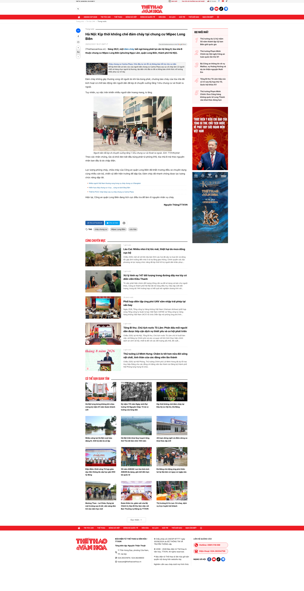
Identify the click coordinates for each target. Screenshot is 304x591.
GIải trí (182, 17)
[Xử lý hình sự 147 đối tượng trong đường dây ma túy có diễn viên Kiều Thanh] (103, 281)
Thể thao (118, 17)
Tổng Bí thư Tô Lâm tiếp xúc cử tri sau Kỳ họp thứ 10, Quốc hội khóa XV (213, 82)
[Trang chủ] (79, 17)
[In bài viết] (78, 42)
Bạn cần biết (208, 17)
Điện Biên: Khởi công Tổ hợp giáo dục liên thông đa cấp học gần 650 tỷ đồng (100, 472)
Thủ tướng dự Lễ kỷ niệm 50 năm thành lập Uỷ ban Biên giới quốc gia (211, 41)
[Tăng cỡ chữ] (78, 47)
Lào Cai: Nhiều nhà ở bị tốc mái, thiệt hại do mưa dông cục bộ (154, 251)
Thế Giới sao (194, 17)
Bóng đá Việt (131, 17)
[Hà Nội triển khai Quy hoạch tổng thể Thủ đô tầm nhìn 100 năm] (136, 425)
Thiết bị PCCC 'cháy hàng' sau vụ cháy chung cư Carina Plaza (111, 192)
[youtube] (216, 9)
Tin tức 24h (106, 17)
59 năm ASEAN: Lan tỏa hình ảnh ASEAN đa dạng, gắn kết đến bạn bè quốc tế (135, 472)
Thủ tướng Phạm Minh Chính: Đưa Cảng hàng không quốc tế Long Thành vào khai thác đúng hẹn (212, 95)
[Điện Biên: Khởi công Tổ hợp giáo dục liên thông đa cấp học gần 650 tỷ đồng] (100, 456)
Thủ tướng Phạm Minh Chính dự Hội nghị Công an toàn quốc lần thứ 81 (212, 54)
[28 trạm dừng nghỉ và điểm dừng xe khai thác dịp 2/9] (172, 425)
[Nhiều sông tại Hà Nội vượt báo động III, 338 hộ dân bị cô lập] (100, 425)
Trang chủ (80, 21)
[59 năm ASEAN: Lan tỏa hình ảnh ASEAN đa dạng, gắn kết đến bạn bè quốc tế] (136, 456)
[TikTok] (227, 1)
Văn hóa (162, 17)
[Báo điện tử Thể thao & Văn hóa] (152, 9)
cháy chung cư (101, 229)
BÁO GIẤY (174, 1)
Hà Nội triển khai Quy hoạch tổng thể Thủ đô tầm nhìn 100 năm (135, 439)
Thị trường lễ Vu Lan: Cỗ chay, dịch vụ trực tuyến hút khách (172, 504)
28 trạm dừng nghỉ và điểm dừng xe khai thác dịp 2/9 (172, 439)
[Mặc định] (78, 52)
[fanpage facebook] (212, 9)
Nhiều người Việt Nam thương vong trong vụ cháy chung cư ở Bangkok (115, 183)
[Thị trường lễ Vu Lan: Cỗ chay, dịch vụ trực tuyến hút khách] (172, 490)
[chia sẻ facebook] (78, 36)
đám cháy (129, 49)
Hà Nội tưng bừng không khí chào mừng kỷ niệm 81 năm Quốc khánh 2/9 (100, 407)
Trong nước (102, 21)
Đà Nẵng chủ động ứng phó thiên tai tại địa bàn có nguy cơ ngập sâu (171, 470)
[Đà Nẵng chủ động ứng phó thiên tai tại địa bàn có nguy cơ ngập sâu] (172, 456)
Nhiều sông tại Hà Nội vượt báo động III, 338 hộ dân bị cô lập (98, 439)
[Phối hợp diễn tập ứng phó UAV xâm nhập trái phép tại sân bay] (103, 307)
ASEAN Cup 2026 (90, 17)
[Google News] (173, 45)
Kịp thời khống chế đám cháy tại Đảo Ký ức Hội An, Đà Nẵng (170, 405)
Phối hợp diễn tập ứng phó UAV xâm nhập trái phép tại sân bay (154, 303)
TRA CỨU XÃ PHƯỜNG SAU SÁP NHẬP (193, 1)
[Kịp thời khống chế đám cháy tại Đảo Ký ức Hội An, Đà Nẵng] (172, 391)
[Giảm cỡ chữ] (78, 56)
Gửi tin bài (212, 1)
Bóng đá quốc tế (147, 17)
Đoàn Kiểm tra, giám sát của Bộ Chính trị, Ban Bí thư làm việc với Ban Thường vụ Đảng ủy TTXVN (135, 506)
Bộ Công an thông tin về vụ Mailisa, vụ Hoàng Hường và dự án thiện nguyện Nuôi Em (213, 67)
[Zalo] (226, 9)
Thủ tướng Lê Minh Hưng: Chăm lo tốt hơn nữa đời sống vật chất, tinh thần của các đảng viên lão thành (155, 355)
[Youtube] (223, 1)
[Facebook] (218, 1)
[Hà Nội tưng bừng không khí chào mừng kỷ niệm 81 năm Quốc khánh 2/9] (100, 391)
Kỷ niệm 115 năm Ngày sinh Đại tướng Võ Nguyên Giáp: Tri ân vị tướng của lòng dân (134, 407)
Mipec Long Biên (118, 229)
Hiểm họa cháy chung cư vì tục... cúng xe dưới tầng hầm (109, 188)
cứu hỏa (133, 229)
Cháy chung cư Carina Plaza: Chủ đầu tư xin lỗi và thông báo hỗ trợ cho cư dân (142, 64)
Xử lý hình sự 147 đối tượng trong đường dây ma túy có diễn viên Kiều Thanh (155, 277)
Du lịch (172, 17)
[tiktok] (221, 9)
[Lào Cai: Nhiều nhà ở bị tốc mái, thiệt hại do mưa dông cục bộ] (103, 255)
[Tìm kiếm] (78, 9)
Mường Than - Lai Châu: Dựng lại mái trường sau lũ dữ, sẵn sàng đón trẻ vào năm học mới (100, 506)
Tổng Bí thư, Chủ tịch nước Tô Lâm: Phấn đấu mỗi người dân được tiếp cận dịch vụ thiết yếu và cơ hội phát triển (155, 329)
